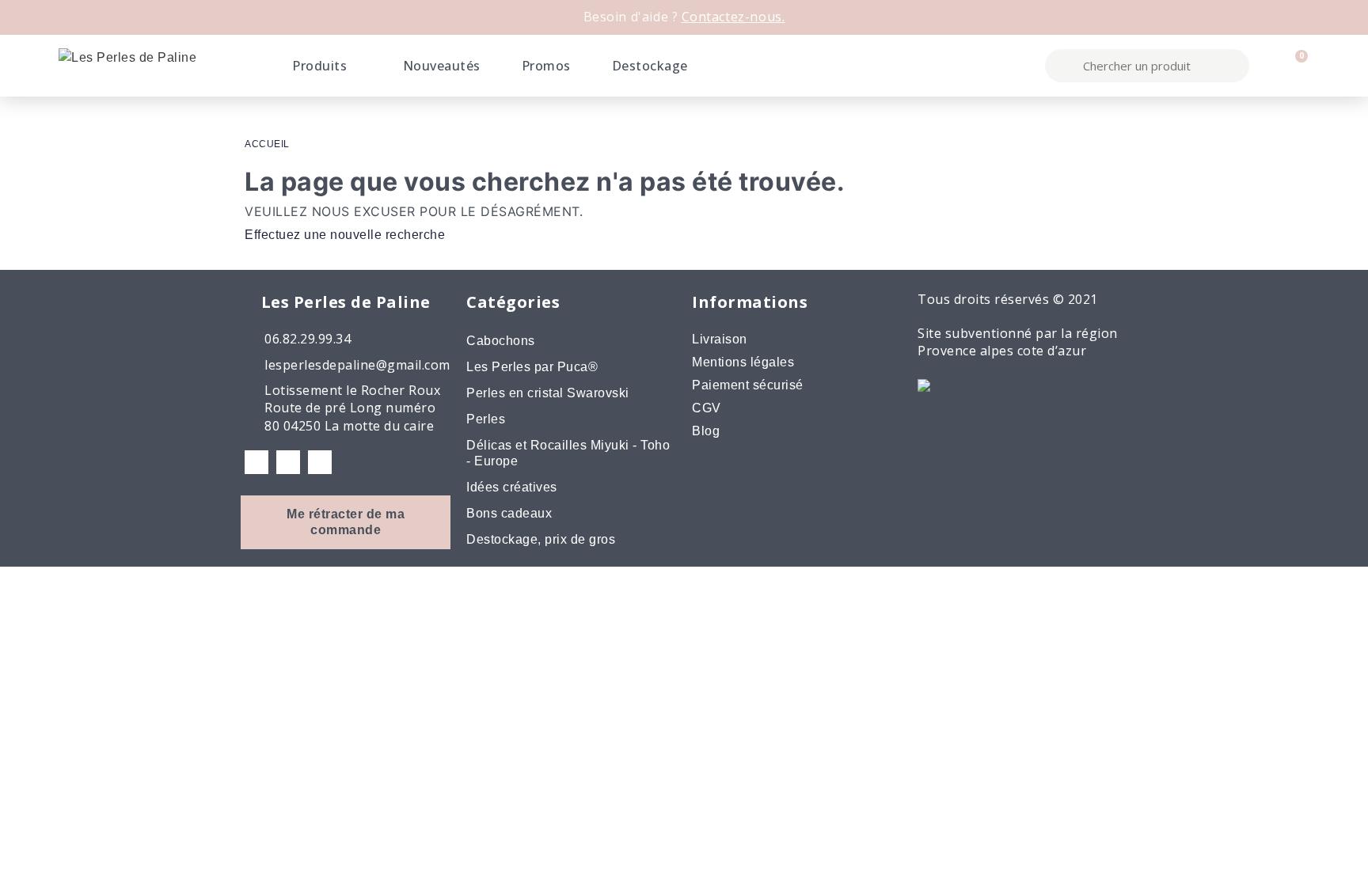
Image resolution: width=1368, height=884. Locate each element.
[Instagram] (288, 462)
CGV (706, 408)
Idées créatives (511, 487)
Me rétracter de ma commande (346, 522)
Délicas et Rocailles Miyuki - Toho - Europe (568, 453)
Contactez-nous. (733, 16)
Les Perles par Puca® (532, 367)
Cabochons (500, 340)
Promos (546, 65)
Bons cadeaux (509, 513)
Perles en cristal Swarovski (547, 393)
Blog (706, 431)
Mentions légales (743, 362)
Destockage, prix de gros (540, 539)
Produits (319, 65)
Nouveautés (442, 65)
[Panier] (1294, 66)
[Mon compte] (1267, 66)
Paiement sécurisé (748, 385)
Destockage (650, 65)
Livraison (719, 339)
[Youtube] (320, 462)
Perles (485, 419)
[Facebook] (256, 462)
